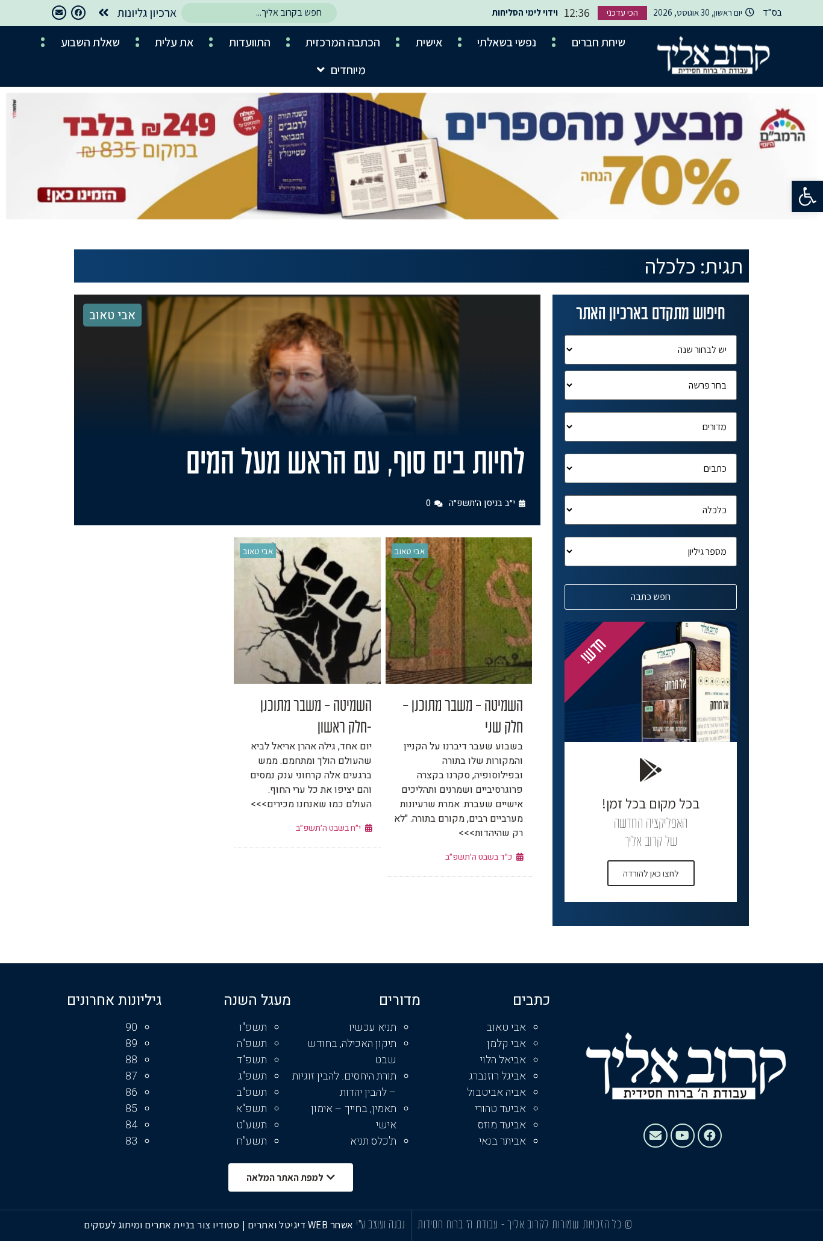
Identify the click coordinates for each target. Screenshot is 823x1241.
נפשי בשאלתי (506, 42)
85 (131, 1109)
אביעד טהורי (500, 1109)
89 (131, 1044)
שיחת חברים (598, 42)
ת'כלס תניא (373, 1141)
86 (131, 1092)
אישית (429, 42)
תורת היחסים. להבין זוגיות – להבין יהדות (344, 1084)
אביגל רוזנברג (497, 1076)
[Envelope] (59, 12)
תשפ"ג (252, 1076)
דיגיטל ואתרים (278, 1224)
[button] (807, 196)
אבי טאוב (112, 315)
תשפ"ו (253, 1027)
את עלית (174, 42)
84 (131, 1125)
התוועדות (250, 42)
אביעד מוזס (502, 1125)
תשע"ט (251, 1125)
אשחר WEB (331, 1224)
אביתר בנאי (502, 1141)
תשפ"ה (252, 1044)
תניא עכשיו (372, 1027)
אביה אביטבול (496, 1092)
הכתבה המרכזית (342, 42)
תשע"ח (251, 1141)
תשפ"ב (251, 1092)
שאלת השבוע (90, 42)
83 (131, 1141)
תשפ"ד (252, 1060)
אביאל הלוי (503, 1060)
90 (131, 1027)
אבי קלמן (506, 1044)
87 (131, 1076)
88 (131, 1060)
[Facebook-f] (78, 12)
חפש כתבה (651, 596)
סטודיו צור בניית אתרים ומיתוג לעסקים (161, 1224)
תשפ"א (251, 1109)
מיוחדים (348, 70)
